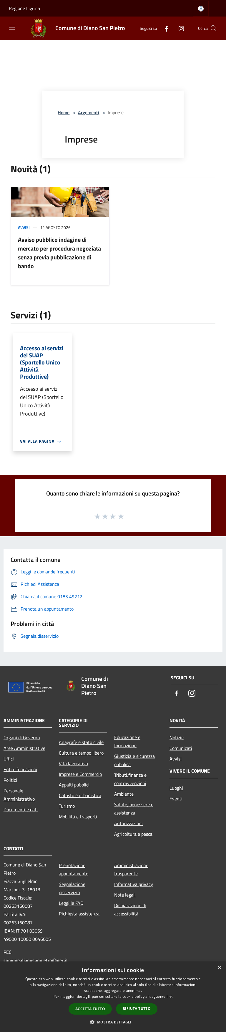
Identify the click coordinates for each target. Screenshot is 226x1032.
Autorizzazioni (128, 823)
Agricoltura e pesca (133, 834)
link (169, 996)
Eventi (176, 798)
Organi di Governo (22, 737)
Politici (10, 780)
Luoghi (176, 787)
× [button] (219, 968)
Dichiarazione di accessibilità (130, 909)
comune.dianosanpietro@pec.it (36, 960)
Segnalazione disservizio (72, 888)
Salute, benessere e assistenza (133, 808)
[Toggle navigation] (11, 27)
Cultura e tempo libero (81, 752)
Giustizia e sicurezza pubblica (134, 760)
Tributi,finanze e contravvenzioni (130, 779)
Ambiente (124, 793)
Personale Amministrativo (19, 794)
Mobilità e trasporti (78, 816)
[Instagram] (179, 28)
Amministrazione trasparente (131, 869)
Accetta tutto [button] (90, 1008)
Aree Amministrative (24, 748)
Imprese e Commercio (80, 774)
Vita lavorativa (73, 763)
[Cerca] (213, 28)
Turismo (67, 805)
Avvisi (24, 227)
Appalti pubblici (74, 784)
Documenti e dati (21, 809)
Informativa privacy (133, 884)
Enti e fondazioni (20, 769)
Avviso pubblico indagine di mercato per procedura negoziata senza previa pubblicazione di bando (59, 253)
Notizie (177, 737)
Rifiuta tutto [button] (137, 1008)
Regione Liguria (24, 8)
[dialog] (113, 996)
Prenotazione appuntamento (73, 869)
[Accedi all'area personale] (201, 9)
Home (63, 112)
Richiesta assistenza (79, 913)
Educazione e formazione (127, 741)
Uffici (9, 758)
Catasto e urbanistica (80, 795)
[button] (112, 1022)
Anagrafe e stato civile (81, 742)
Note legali (125, 894)
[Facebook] (164, 28)
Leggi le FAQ (71, 903)
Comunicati (181, 748)
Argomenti (88, 112)
